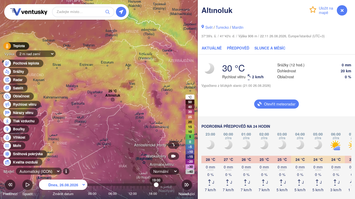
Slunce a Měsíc (269, 48)
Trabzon (89, 45)
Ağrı (128, 65)
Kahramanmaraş (55, 97)
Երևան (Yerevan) (145, 56)
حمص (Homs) (53, 136)
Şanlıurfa (77, 103)
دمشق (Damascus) (48, 154)
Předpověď (238, 48)
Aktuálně (212, 48)
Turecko (222, 27)
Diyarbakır (95, 92)
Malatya (72, 86)
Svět (209, 27)
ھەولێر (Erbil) (139, 115)
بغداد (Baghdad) (144, 156)
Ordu (66, 45)
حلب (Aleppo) (58, 115)
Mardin (238, 27)
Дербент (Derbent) (190, 26)
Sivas (56, 64)
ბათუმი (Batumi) (111, 33)
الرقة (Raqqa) (80, 119)
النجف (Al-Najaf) (143, 175)
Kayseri (38, 80)
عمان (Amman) (43, 175)
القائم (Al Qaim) (104, 141)
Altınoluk (112, 95)
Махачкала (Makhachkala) (181, 11)
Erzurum (107, 62)
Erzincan (86, 64)
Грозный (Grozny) (159, 6)
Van (132, 83)
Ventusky (28, 12)
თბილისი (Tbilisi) (148, 31)
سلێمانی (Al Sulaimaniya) (156, 124)
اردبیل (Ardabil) (190, 85)
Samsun (48, 40)
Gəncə (167, 50)
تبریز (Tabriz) (166, 87)
